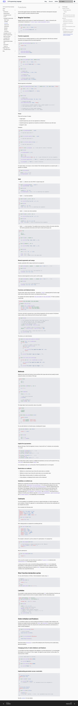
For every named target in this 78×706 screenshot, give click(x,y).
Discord (51, 1)
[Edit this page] (59, 7)
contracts (24, 698)
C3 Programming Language (8, 6)
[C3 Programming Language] (4, 1)
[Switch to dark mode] (74, 1)
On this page (64, 6)
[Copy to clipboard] (58, 25)
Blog (46, 1)
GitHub (56, 1)
